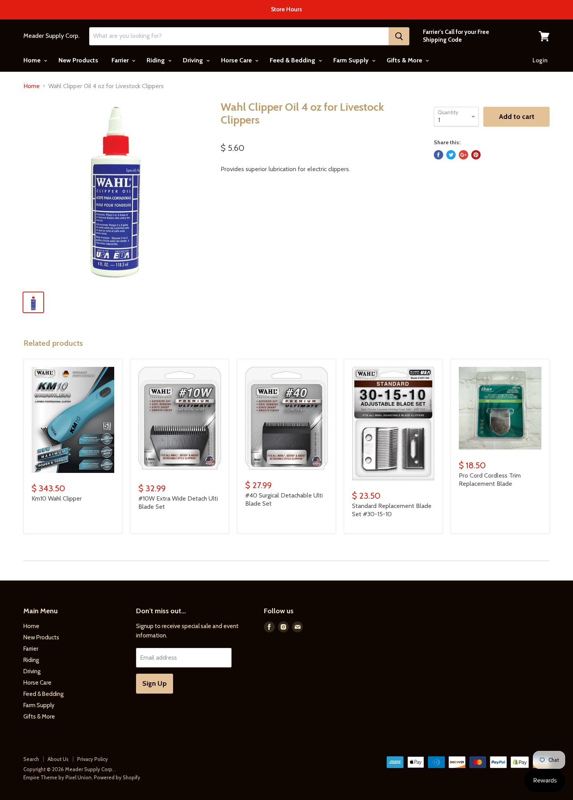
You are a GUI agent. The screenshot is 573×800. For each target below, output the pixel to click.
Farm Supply (351, 60)
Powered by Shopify (117, 777)
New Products (78, 60)
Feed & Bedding (293, 60)
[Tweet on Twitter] (451, 154)
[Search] (399, 36)
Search (31, 759)
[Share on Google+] (463, 154)
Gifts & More (405, 60)
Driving (194, 60)
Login (540, 60)
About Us (58, 759)
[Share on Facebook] (438, 154)
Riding (156, 60)
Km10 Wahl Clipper (57, 498)
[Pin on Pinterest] (476, 154)
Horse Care (237, 60)
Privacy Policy (92, 759)
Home (32, 60)
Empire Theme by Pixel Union (57, 777)
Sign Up (154, 683)
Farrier (120, 60)
